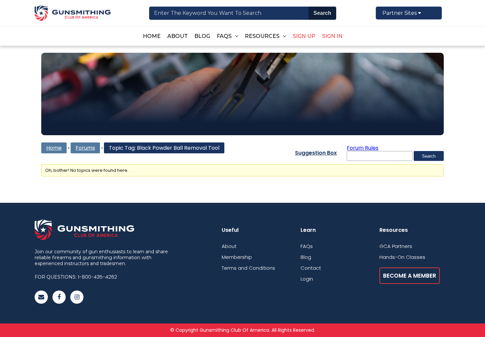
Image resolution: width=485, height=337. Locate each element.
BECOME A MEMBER (409, 276)
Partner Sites (400, 13)
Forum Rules (362, 148)
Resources (262, 36)
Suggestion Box (316, 153)
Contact (311, 267)
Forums (85, 148)
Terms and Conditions (248, 267)
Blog (202, 36)
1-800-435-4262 (97, 276)
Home (152, 36)
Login (307, 278)
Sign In (332, 36)
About (177, 36)
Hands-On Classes (402, 257)
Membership (237, 257)
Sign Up (304, 36)
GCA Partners (395, 246)
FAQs (224, 36)
